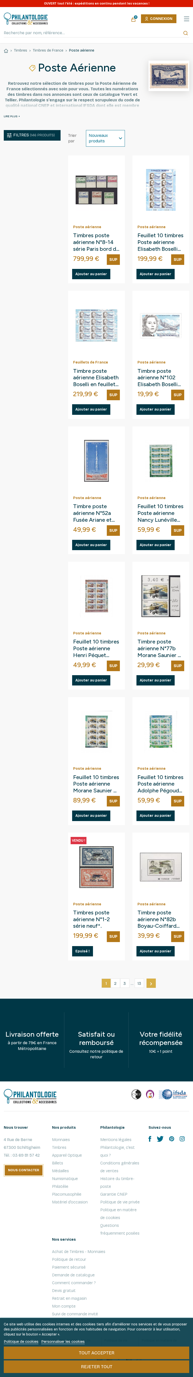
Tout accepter (96, 1353)
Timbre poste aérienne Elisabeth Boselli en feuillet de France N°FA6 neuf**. (96, 378)
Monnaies (61, 1139)
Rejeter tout (96, 1366)
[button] (32, 135)
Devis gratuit (64, 1290)
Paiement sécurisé (69, 1267)
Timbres (59, 1147)
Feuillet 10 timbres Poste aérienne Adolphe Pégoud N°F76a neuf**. (160, 784)
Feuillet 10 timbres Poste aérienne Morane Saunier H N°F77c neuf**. (96, 784)
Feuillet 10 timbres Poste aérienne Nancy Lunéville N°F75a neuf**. (160, 513)
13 (139, 983)
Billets (57, 1163)
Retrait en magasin (69, 1298)
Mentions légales (115, 1139)
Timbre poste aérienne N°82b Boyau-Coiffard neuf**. (156, 919)
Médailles (60, 1170)
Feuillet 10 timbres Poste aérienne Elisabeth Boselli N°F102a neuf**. (160, 242)
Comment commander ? (74, 1282)
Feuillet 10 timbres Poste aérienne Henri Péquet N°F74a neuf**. (96, 648)
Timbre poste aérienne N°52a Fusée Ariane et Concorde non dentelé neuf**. (92, 513)
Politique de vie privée (120, 1202)
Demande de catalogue (73, 1275)
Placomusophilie (66, 1194)
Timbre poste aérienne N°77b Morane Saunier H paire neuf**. (159, 648)
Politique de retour (69, 1259)
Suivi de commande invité (75, 1314)
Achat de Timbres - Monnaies (78, 1251)
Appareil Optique (67, 1155)
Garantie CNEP (113, 1194)
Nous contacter (23, 1170)
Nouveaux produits (98, 138)
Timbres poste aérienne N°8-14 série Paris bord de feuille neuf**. (96, 242)
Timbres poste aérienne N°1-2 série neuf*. (91, 919)
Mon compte (64, 1306)
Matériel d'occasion (70, 1202)
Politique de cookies (21, 1341)
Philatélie (60, 1186)
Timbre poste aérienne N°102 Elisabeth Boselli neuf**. (157, 378)
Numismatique (65, 1178)
